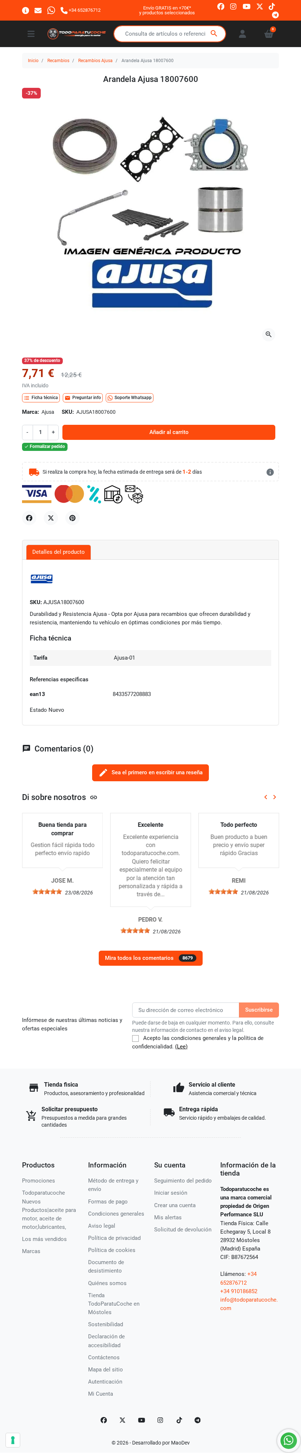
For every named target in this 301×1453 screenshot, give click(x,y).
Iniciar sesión (170, 1193)
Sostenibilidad (105, 1324)
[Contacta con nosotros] (38, 10)
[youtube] (247, 6)
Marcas (31, 1251)
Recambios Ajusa (95, 60)
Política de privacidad (114, 1238)
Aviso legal (101, 1226)
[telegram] (275, 14)
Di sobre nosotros (60, 797)
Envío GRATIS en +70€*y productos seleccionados (167, 10)
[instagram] (233, 6)
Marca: (30, 412)
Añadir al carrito (169, 432)
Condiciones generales (116, 1213)
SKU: (68, 412)
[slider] (47, 891)
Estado (38, 710)
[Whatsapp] (51, 10)
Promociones (38, 1180)
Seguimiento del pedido (183, 1180)
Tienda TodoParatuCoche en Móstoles (113, 1304)
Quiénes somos (107, 1283)
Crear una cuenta (175, 1205)
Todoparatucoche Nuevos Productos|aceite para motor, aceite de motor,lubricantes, (49, 1210)
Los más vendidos (44, 1239)
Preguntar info (83, 398)
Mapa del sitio (105, 1369)
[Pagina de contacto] (25, 10)
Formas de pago (108, 1201)
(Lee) (181, 1046)
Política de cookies (111, 1250)
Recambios (58, 60)
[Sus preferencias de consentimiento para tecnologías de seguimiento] (13, 1440)
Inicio (33, 60)
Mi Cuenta (100, 1394)
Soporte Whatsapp (133, 397)
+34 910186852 (238, 1291)
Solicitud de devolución (182, 1229)
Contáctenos (104, 1357)
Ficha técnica (41, 398)
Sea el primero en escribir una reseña (150, 773)
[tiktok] (272, 6)
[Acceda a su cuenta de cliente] (242, 33)
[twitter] (259, 6)
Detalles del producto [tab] (58, 552)
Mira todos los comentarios (149, 958)
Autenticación (105, 1381)
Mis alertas (168, 1217)
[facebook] (220, 6)
